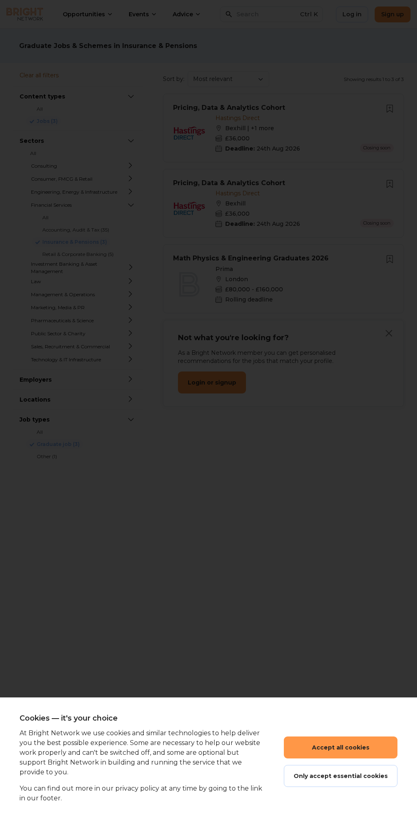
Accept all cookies (340, 747)
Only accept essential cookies (341, 776)
